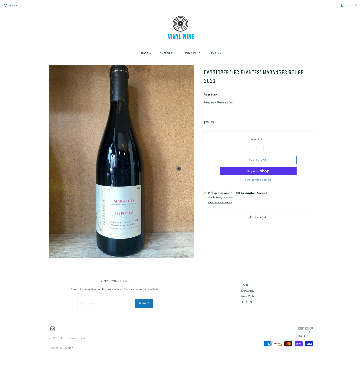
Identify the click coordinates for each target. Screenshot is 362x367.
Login (348, 5)
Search (13, 5)
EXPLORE (166, 53)
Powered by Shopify (61, 347)
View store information (220, 202)
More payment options (258, 179)
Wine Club (192, 53)
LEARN (214, 53)
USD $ (301, 335)
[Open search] (6, 6)
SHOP (144, 53)
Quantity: (257, 139)
